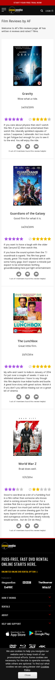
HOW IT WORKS (9, 597)
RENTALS (6, 606)
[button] (41, 10)
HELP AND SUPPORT (11, 623)
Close (28, 675)
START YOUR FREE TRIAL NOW (28, 2)
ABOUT (5, 615)
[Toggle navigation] (5, 9)
